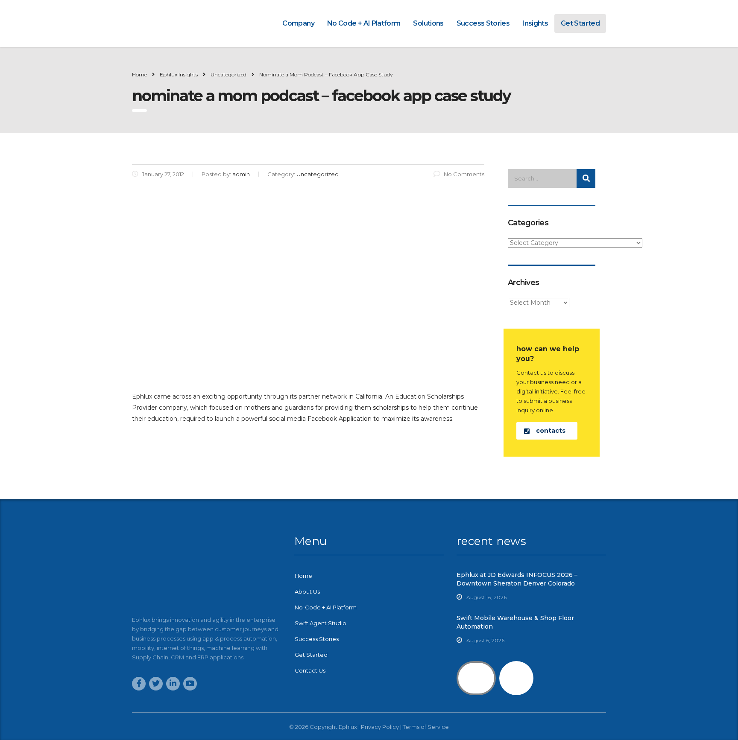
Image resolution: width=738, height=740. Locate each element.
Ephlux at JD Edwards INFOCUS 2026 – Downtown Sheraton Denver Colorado (517, 579)
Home (139, 74)
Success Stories (483, 23)
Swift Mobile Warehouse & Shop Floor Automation (515, 622)
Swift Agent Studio (320, 623)
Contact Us (310, 670)
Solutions (428, 23)
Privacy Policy (380, 726)
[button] (546, 431)
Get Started (580, 23)
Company (298, 23)
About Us (307, 591)
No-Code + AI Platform (326, 607)
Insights (535, 23)
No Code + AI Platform (364, 23)
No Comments (464, 174)
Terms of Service (426, 726)
